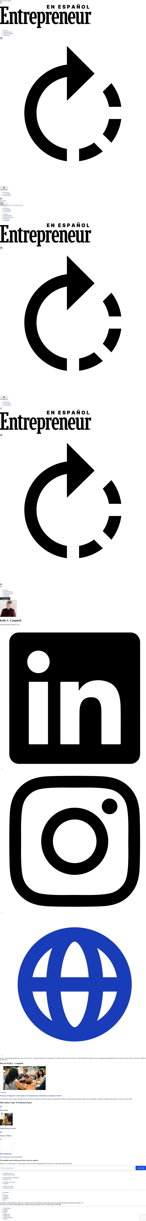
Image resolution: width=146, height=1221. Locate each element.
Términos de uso (7, 1173)
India (4, 1212)
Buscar (2, 202)
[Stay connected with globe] (74, 984)
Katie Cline (4, 1110)
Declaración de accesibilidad (11, 1177)
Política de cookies (8, 1186)
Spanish (5, 1209)
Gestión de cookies (8, 1188)
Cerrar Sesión (7, 195)
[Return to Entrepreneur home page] (45, 27)
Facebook (6, 1192)
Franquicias (6, 220)
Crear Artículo (7, 194)
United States (6, 1208)
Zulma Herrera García (8, 1128)
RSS (4, 1200)
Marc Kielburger (6, 1154)
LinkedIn (5, 1195)
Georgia (5, 1211)
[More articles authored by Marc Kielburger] (6, 1150)
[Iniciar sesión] (1, 585)
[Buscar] (1, 39)
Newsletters (5, 599)
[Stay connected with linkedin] (74, 698)
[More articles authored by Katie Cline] (1, 1107)
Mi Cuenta (6, 192)
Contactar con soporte (9, 1182)
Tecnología (6, 35)
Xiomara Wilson (5, 1136)
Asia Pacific (6, 1214)
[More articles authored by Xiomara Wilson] (1, 1132)
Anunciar (5, 1183)
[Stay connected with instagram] (74, 841)
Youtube (5, 1197)
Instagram (6, 1198)
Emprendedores (7, 32)
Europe (5, 1219)
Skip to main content (5, 0)
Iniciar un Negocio (8, 33)
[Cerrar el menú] (1, 587)
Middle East (6, 1216)
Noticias (5, 30)
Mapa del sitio (7, 1179)
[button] (73, 408)
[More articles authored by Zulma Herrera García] (6, 1125)
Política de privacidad (9, 1174)
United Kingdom (7, 1217)
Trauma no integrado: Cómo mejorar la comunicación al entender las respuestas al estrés (30, 1096)
